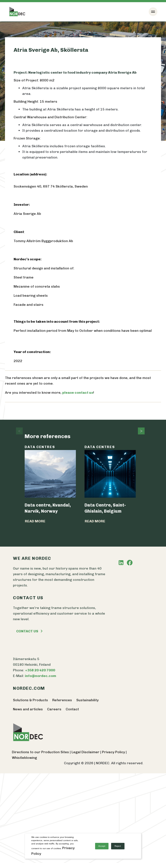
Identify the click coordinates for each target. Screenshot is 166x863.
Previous (18, 431)
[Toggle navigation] (153, 11)
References (62, 700)
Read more (35, 521)
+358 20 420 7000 (40, 670)
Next (140, 431)
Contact (72, 709)
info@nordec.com (40, 676)
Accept (101, 846)
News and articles (28, 709)
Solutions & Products (30, 700)
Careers (54, 709)
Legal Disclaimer (86, 752)
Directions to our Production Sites (41, 752)
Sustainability (87, 700)
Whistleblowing (24, 758)
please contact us (77, 392)
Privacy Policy (114, 752)
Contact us (27, 631)
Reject (118, 846)
